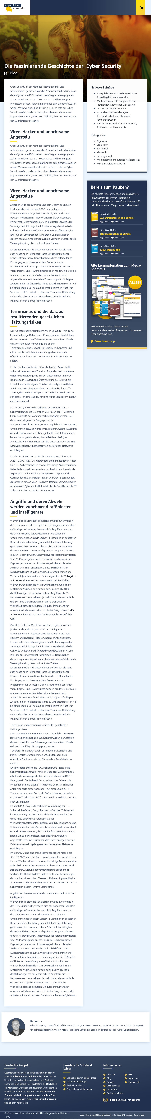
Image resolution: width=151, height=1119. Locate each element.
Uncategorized (104, 156)
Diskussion (102, 145)
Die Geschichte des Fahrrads (111, 109)
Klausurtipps (103, 152)
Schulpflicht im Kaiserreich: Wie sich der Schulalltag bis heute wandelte (117, 96)
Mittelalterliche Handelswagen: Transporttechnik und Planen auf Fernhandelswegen (114, 116)
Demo (106, 221)
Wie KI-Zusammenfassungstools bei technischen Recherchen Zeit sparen (116, 103)
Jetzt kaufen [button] (119, 221)
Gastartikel (102, 149)
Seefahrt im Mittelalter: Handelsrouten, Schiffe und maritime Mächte (117, 126)
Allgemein (102, 141)
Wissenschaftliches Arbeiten (111, 164)
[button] (117, 218)
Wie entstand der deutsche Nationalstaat (118, 160)
